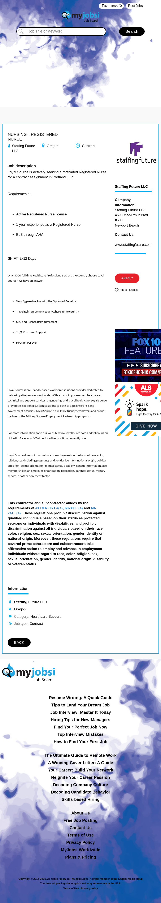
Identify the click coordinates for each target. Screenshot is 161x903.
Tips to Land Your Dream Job (80, 705)
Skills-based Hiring (81, 799)
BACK (19, 642)
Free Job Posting (80, 820)
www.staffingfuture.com (133, 245)
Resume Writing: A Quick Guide (80, 697)
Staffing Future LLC (131, 187)
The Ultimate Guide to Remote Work (80, 755)
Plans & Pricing (80, 857)
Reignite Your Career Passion (80, 777)
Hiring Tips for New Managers (80, 719)
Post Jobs (135, 6)
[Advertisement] (80, 67)
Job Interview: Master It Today (80, 712)
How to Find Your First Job (80, 741)
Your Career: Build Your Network (80, 770)
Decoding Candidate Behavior (80, 792)
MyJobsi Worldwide (80, 849)
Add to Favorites (129, 289)
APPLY (127, 278)
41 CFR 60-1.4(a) (49, 508)
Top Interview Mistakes (80, 734)
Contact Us (81, 827)
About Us (80, 813)
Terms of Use (80, 835)
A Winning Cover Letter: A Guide (80, 762)
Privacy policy (89, 888)
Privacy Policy (80, 842)
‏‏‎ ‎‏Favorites (111, 6)
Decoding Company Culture (80, 784)
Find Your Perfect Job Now (80, 727)
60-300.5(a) (74, 508)
